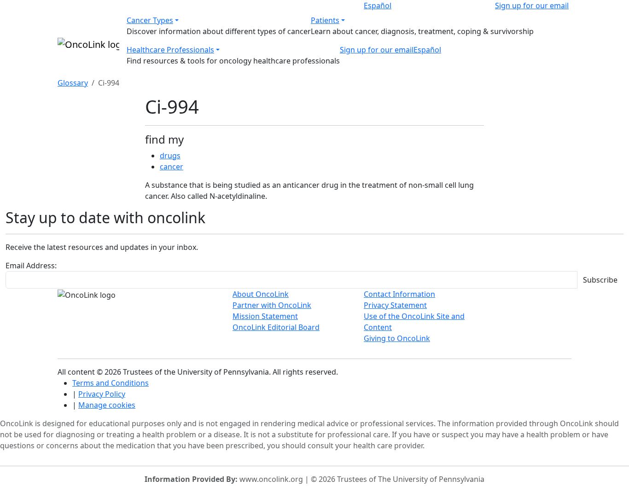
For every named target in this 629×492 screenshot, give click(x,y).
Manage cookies (106, 405)
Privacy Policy (101, 394)
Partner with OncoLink (272, 305)
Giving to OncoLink (397, 338)
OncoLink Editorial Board (276, 327)
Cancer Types (150, 20)
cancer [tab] (171, 167)
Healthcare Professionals (170, 50)
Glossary (73, 83)
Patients (325, 20)
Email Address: (31, 265)
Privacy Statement (395, 305)
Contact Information (399, 294)
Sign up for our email (532, 5)
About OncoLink (261, 294)
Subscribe (600, 280)
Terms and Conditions (110, 383)
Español (377, 5)
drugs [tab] (170, 155)
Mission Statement (265, 316)
